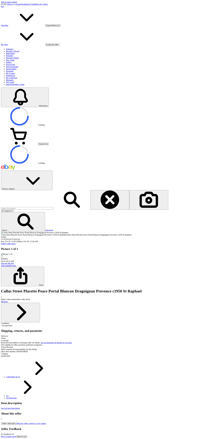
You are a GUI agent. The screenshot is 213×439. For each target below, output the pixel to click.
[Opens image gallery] (2, 256)
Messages (9, 80)
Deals (23, 4)
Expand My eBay (52, 45)
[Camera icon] (148, 200)
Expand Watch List (53, 25)
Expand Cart (43, 144)
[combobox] (27, 208)
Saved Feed (10, 64)
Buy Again (10, 60)
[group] (106, 254)
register (18, 4)
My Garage (10, 73)
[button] (23, 222)
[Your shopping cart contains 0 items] (19, 144)
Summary (9, 49)
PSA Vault (10, 82)
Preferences (10, 76)
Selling (8, 62)
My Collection (11, 78)
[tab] (106, 347)
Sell (2, 6)
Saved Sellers (11, 69)
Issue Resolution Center (15, 84)
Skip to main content (9, 2)
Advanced (49, 230)
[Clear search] (109, 200)
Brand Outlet (30, 4)
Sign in (10, 4)
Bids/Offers (10, 53)
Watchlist (9, 56)
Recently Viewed (12, 51)
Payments (9, 71)
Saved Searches (12, 67)
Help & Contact (42, 4)
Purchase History (12, 58)
